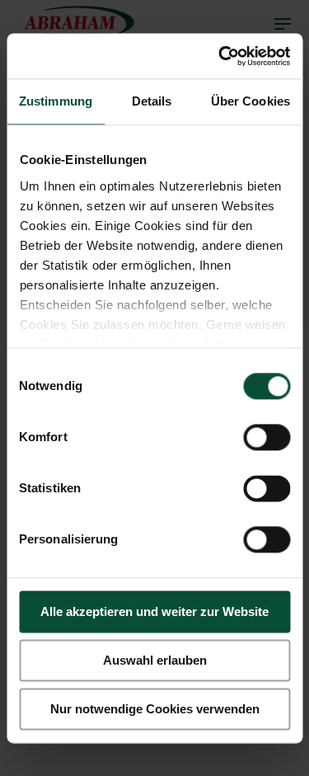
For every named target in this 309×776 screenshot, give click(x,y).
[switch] (266, 437)
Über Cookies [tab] (250, 101)
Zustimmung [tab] (55, 101)
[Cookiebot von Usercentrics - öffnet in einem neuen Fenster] (220, 56)
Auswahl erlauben (155, 660)
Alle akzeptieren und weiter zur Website (154, 611)
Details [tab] (152, 101)
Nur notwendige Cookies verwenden (155, 709)
